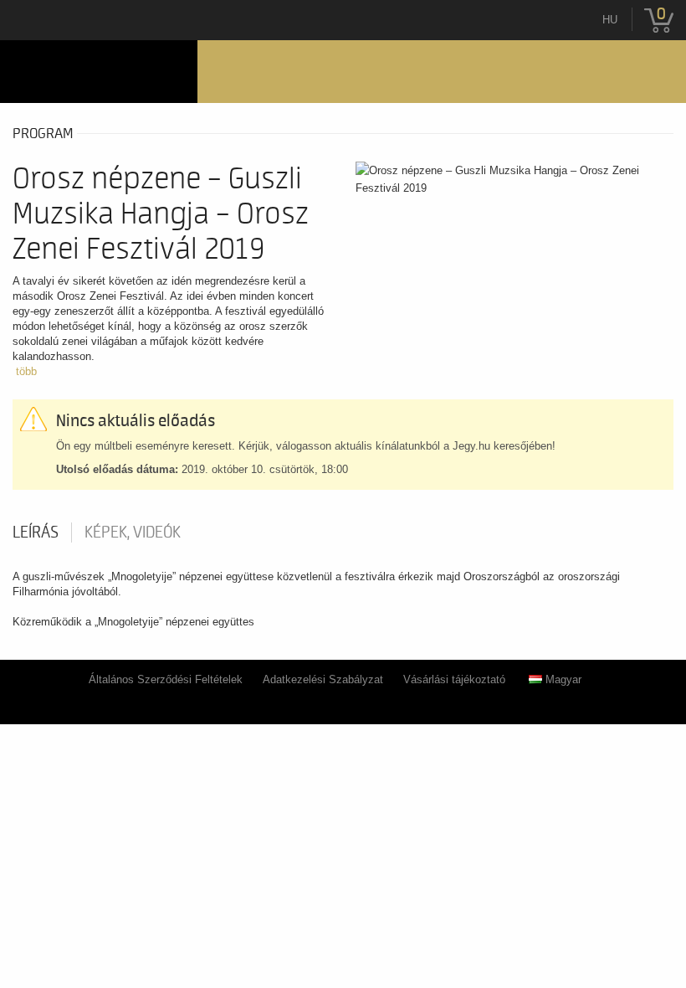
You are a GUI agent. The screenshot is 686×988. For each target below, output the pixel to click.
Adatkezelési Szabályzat (323, 679)
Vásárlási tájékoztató (454, 679)
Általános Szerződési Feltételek (166, 679)
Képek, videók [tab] (132, 532)
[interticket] (98, 71)
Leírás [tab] (36, 532)
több (26, 371)
